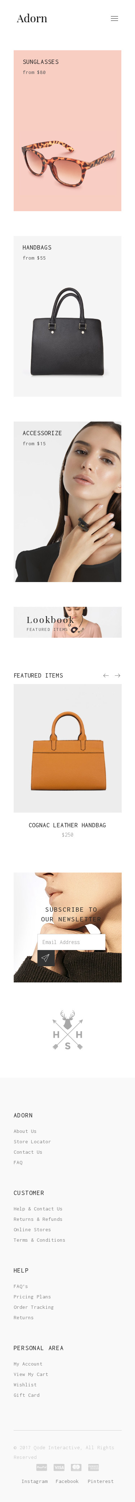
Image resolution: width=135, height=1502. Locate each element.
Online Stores (32, 1229)
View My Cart (31, 1374)
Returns (24, 1317)
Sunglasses (41, 62)
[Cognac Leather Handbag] (68, 748)
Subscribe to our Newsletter (71, 914)
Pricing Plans (32, 1296)
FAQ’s (21, 1286)
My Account (28, 1364)
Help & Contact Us (38, 1209)
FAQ (18, 1162)
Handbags (37, 247)
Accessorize (42, 433)
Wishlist (25, 1384)
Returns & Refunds (38, 1219)
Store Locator (32, 1141)
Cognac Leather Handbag (68, 825)
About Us (25, 1131)
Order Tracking (34, 1307)
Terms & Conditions (40, 1240)
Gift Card (27, 1395)
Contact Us (28, 1152)
